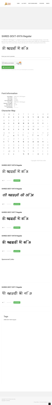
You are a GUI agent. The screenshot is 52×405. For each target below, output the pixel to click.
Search (47, 3)
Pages (49, 402)
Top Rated (41, 3)
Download (17, 180)
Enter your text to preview (8, 56)
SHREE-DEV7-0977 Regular (12, 212)
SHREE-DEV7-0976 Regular (12, 165)
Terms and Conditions (43, 402)
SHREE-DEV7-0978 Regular (12, 236)
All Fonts (24, 3)
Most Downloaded (32, 3)
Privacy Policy (36, 402)
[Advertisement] (26, 17)
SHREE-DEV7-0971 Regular (12, 287)
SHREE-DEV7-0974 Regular (12, 189)
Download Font (8, 67)
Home (18, 3)
